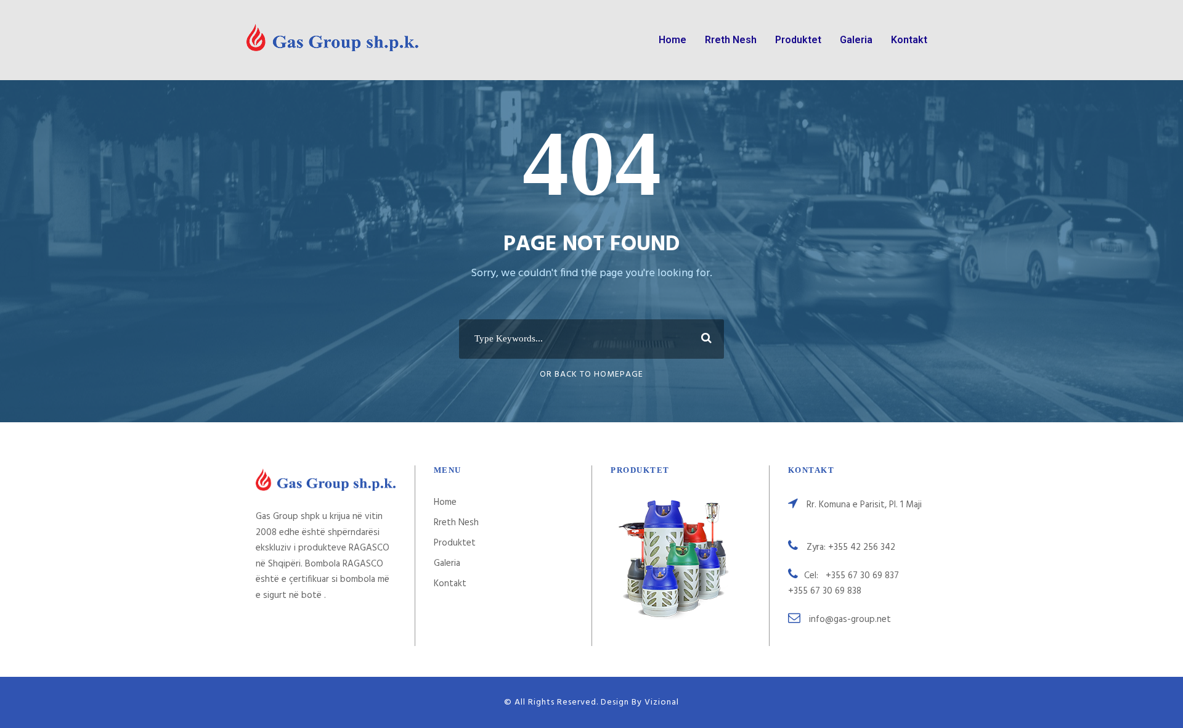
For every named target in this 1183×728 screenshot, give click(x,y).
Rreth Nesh (731, 40)
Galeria (856, 40)
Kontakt (909, 40)
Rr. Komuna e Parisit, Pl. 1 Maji (864, 504)
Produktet (798, 40)
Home (672, 40)
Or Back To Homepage (591, 374)
